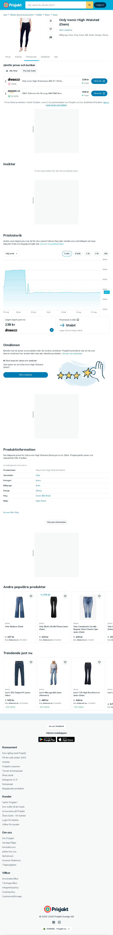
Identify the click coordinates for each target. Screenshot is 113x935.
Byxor (47, 15)
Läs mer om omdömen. (72, 353)
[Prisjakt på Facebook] (53, 922)
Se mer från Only (11, 512)
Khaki (48, 495)
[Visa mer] (5, 81)
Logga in (100, 5)
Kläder (39, 15)
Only (38, 475)
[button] (51, 21)
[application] (56, 286)
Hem (5, 15)
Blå (43, 495)
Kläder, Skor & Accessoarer (21, 15)
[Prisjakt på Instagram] (59, 922)
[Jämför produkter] (51, 37)
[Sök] (89, 5)
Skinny (39, 490)
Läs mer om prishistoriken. (52, 244)
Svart (38, 495)
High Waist (41, 501)
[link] (19, 617)
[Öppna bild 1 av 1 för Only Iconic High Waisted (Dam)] (25, 35)
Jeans (55, 15)
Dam (38, 485)
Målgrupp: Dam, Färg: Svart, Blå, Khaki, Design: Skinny (83, 35)
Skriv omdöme (65, 30)
